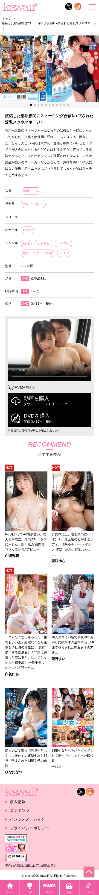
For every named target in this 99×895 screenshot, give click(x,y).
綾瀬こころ (31, 191)
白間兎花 (12, 556)
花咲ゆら (58, 561)
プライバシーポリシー (29, 828)
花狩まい (58, 659)
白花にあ (12, 674)
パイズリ (63, 243)
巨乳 (26, 243)
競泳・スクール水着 (37, 253)
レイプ (64, 253)
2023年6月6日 (33, 204)
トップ (6, 18)
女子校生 (43, 243)
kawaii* (28, 230)
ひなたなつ (13, 772)
